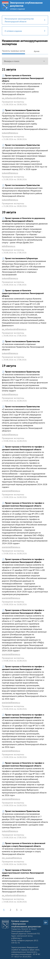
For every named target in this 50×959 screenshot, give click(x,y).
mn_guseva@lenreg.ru (12, 858)
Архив (36, 51)
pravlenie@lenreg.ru (11, 490)
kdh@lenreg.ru (8, 246)
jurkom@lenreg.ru (10, 133)
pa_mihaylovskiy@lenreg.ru (14, 98)
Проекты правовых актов (13, 51)
